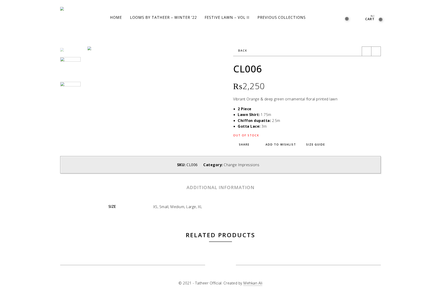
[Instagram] (226, 265)
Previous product (366, 51)
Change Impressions (241, 164)
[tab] (220, 187)
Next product (376, 51)
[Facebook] (215, 265)
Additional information (220, 187)
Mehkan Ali (252, 283)
